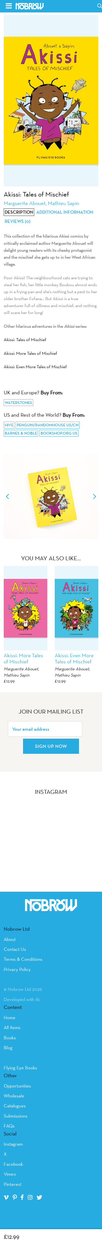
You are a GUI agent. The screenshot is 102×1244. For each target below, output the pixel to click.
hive (9, 425)
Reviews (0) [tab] (17, 221)
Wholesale (14, 1096)
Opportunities (17, 1086)
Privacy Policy (17, 969)
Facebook (13, 1164)
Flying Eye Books (20, 1068)
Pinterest (13, 1184)
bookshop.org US (59, 433)
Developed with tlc (22, 999)
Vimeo (10, 1174)
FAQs (9, 1126)
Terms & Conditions (23, 959)
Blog (8, 1047)
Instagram (13, 1144)
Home (9, 1017)
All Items (12, 1027)
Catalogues (15, 1106)
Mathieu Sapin (16, 675)
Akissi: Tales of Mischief (25, 339)
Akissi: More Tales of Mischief (30, 353)
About (10, 939)
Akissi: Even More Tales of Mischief (35, 366)
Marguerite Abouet (21, 669)
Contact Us (15, 949)
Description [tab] (19, 212)
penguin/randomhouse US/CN (47, 425)
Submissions (15, 1116)
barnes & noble (21, 433)
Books (10, 1038)
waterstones (18, 402)
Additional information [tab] (64, 212)
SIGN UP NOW (51, 746)
